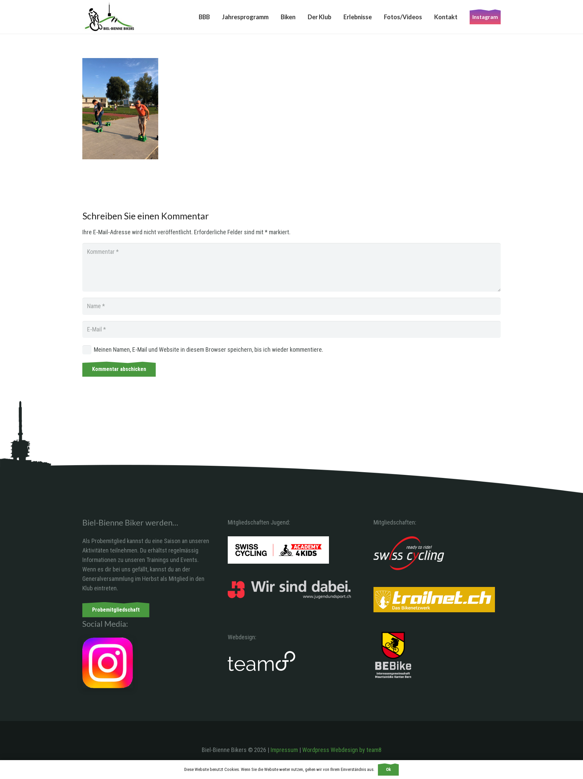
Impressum (284, 749)
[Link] (109, 17)
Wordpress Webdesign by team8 (342, 749)
